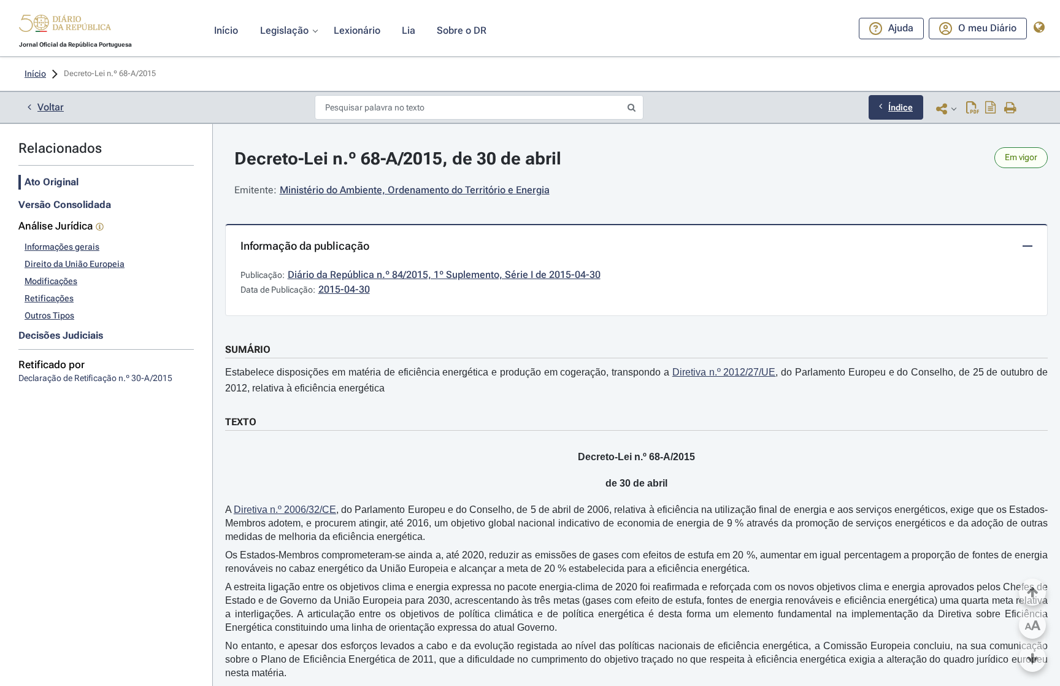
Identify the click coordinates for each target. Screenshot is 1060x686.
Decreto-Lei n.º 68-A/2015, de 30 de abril (397, 158)
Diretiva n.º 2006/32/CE (285, 509)
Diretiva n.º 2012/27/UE (724, 372)
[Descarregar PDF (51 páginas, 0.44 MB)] (972, 109)
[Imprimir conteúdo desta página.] (1010, 109)
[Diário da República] (65, 26)
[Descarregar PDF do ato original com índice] (990, 109)
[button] (65, 25)
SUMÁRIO (248, 349)
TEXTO (240, 422)
